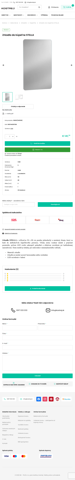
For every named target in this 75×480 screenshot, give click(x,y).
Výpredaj (44, 15)
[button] (9, 412)
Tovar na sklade (57, 15)
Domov (5, 23)
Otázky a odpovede (18, 106)
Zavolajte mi (55, 204)
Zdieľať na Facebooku (11, 233)
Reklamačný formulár (41, 416)
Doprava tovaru (23, 416)
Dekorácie (14, 23)
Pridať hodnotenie (38, 288)
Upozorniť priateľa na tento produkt (15, 229)
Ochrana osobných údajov (8, 429)
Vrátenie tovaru (23, 433)
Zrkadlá (24, 23)
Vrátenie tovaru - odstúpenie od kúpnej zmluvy (44, 421)
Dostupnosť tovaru (24, 437)
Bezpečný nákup (7, 435)
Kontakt (4, 443)
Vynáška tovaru (23, 425)
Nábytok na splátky (24, 420)
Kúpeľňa (33, 23)
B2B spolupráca (23, 442)
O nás (4, 439)
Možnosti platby (23, 429)
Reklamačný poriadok (6, 423)
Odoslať (37, 376)
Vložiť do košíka (39, 143)
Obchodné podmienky (6, 417)
